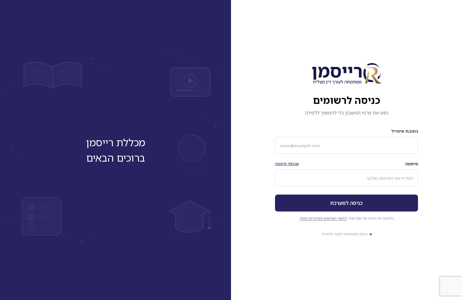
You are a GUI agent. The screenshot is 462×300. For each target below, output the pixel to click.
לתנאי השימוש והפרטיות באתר (323, 218)
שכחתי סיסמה (287, 163)
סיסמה (411, 164)
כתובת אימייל (404, 131)
